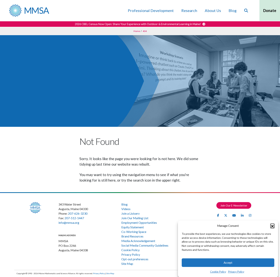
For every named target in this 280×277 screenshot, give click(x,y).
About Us (213, 10)
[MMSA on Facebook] (218, 215)
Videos (125, 209)
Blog (233, 10)
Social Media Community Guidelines (144, 245)
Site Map (127, 263)
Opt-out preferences (134, 259)
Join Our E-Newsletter (233, 205)
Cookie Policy (218, 271)
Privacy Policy (236, 271)
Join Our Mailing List (134, 218)
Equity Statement (132, 227)
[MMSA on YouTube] (234, 215)
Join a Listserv (130, 213)
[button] (272, 226)
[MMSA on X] (226, 215)
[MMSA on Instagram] (250, 215)
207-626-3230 (77, 213)
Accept (228, 262)
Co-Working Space (133, 231)
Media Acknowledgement (138, 241)
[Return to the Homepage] (29, 10)
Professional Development (151, 10)
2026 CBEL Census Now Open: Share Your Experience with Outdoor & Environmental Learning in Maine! (138, 24)
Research (189, 10)
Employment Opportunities (139, 222)
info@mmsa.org (68, 222)
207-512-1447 (74, 218)
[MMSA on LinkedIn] (242, 215)
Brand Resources (132, 236)
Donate (269, 10)
